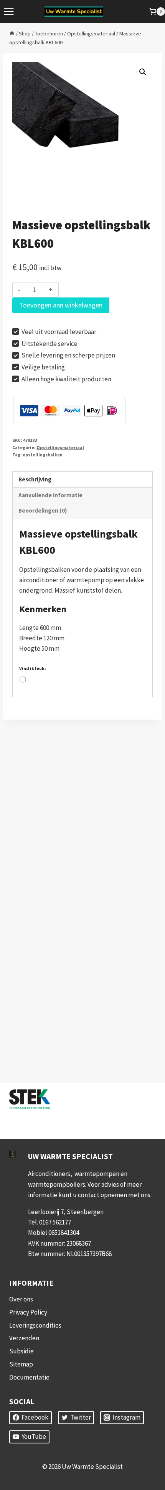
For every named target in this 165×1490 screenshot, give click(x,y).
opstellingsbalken (43, 455)
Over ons (21, 1299)
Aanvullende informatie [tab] (50, 495)
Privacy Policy (28, 1312)
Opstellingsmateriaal (60, 447)
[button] (143, 72)
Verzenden (24, 1338)
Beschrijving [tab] (34, 479)
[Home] (12, 33)
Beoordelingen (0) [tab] (42, 510)
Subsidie (21, 1351)
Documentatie (29, 1377)
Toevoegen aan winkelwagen (60, 305)
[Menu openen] (9, 11)
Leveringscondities (35, 1325)
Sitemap (21, 1364)
